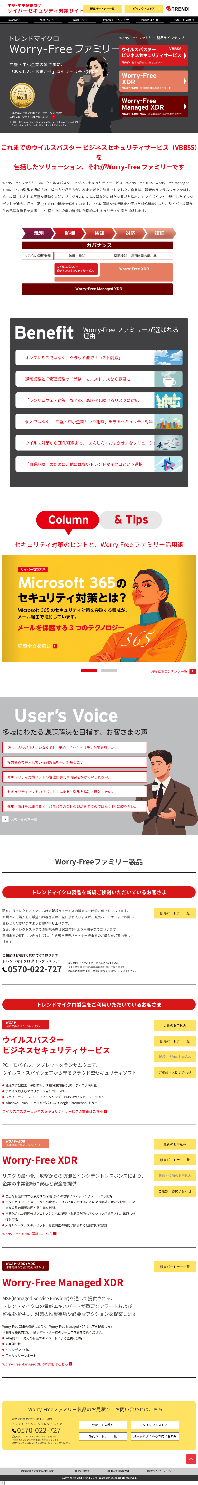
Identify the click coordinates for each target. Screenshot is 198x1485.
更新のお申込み (174, 1025)
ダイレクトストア (155, 1424)
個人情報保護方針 (120, 1471)
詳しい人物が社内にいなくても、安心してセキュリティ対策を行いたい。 (64, 747)
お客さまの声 (150, 20)
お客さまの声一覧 (24, 819)
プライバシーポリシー (161, 1471)
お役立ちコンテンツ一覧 (169, 671)
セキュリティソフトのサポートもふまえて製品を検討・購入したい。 (61, 791)
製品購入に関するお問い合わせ (40, 1471)
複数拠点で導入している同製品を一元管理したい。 (47, 762)
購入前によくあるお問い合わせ (155, 1436)
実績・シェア (82, 20)
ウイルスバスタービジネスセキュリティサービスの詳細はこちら (52, 1111)
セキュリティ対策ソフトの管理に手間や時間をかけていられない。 (59, 776)
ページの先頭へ (191, 1459)
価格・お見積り (184, 20)
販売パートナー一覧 (175, 913)
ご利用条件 (84, 1471)
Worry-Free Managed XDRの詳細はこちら (35, 1363)
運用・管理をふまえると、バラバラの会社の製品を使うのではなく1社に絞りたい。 (72, 806)
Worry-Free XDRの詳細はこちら (27, 1233)
